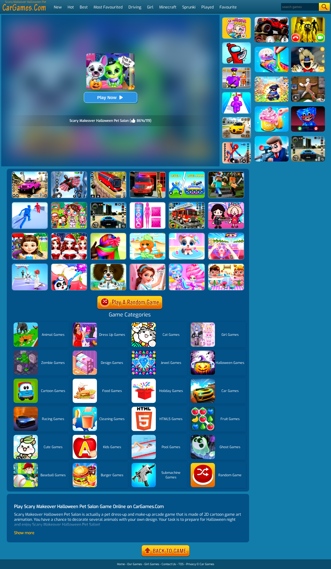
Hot (71, 7)
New (58, 7)
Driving (134, 7)
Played (207, 7)
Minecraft (167, 7)
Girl (150, 7)
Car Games (207, 564)
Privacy (191, 564)
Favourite (228, 7)
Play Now (107, 97)
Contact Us (169, 564)
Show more (24, 532)
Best (84, 7)
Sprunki (189, 7)
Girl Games (151, 564)
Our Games (134, 564)
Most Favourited (108, 7)
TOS (181, 564)
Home (121, 564)
